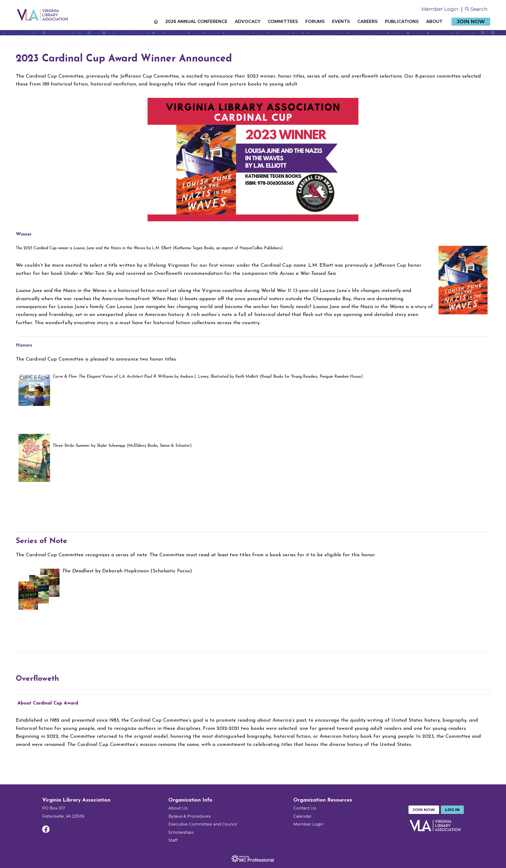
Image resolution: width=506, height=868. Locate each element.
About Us (177, 808)
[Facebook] (46, 829)
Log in (452, 809)
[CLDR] (42, 14)
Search (479, 9)
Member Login (440, 9)
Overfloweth (37, 679)
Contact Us (304, 808)
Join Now (471, 21)
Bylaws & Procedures (189, 816)
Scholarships (180, 832)
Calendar (302, 816)
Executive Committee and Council (202, 824)
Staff (172, 840)
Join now (424, 809)
